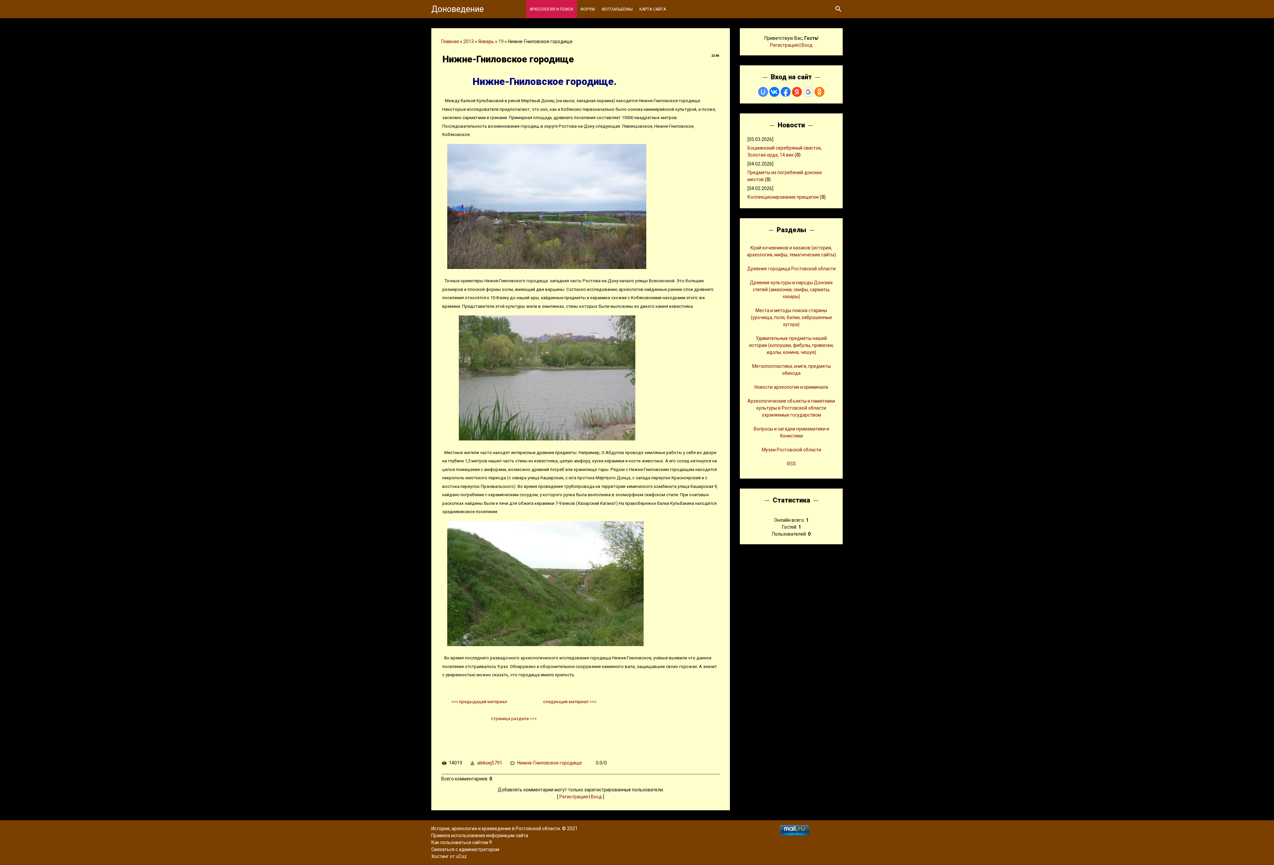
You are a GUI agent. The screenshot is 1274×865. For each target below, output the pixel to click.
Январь (486, 41)
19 (501, 41)
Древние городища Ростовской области (791, 268)
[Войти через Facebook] (786, 92)
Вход (596, 796)
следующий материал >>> (570, 701)
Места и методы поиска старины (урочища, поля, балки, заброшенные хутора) (791, 317)
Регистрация (573, 796)
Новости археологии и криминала (791, 387)
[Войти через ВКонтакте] (774, 92)
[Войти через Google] (808, 92)
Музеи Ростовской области (791, 449)
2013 (468, 41)
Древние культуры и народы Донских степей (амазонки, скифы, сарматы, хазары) (791, 289)
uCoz (461, 856)
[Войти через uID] (763, 92)
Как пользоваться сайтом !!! (461, 842)
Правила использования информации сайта (479, 835)
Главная (450, 41)
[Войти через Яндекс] (797, 92)
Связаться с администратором (465, 849)
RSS (791, 463)
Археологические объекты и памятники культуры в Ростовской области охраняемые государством (791, 408)
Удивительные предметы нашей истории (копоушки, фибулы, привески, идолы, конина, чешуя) (791, 345)
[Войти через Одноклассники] (819, 92)
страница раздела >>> (514, 718)
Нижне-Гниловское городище (549, 762)
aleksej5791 (489, 762)
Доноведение (457, 9)
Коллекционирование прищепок (783, 197)
